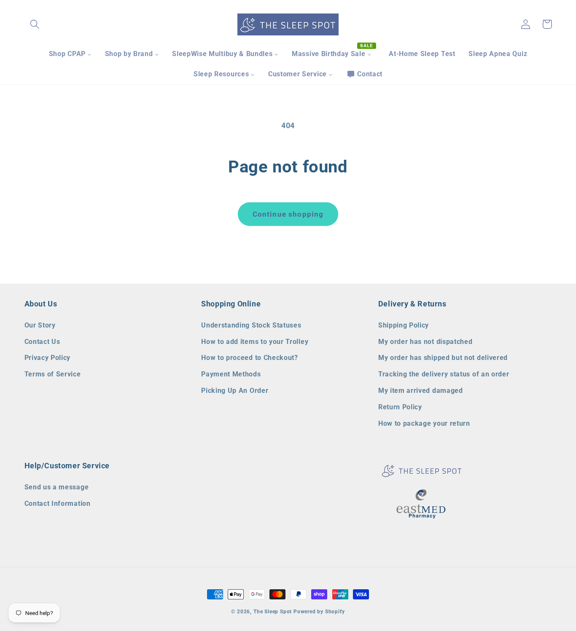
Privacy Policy (47, 358)
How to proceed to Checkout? (249, 358)
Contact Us (42, 342)
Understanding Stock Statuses (251, 325)
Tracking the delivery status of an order (443, 374)
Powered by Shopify (319, 612)
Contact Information (57, 503)
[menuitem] (70, 54)
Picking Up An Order (234, 391)
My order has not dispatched (425, 342)
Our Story (40, 325)
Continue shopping (288, 214)
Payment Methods (231, 374)
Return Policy (400, 407)
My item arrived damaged (420, 391)
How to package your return (424, 423)
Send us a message (56, 487)
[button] (35, 24)
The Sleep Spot (272, 612)
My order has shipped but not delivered (443, 358)
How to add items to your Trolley (254, 342)
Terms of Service (52, 374)
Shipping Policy (403, 325)
